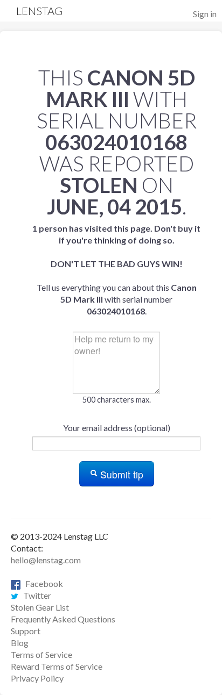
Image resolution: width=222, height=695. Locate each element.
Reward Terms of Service (56, 666)
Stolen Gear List (40, 607)
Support (25, 631)
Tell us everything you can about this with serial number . (116, 269)
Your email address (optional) (116, 427)
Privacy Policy (37, 678)
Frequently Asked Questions (63, 619)
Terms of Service (41, 654)
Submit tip (120, 474)
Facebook (41, 583)
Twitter (34, 595)
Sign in (205, 14)
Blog (20, 642)
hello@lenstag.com (46, 560)
